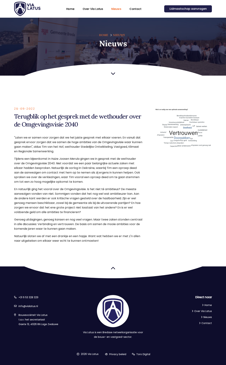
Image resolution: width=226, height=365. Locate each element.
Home (103, 35)
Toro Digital (143, 354)
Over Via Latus (203, 311)
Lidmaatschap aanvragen (188, 9)
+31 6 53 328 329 (28, 297)
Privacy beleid (117, 354)
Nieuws (119, 35)
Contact (206, 323)
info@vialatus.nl (28, 306)
